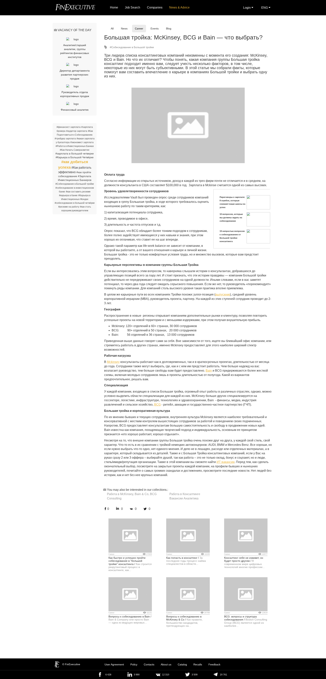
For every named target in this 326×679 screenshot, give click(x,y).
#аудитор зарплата (76, 131)
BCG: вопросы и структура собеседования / (240, 618)
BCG (157, 404)
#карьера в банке (68, 195)
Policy (133, 664)
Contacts (149, 664)
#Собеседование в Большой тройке (74, 184)
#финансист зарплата (69, 127)
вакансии (228, 462)
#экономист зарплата (82, 142)
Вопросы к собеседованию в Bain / (129, 616)
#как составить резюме (78, 191)
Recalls (197, 664)
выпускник (222, 294)
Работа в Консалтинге (184, 494)
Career (139, 28)
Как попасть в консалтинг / (182, 557)
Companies (154, 7)
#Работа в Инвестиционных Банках (75, 146)
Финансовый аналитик (74, 109)
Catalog (182, 664)
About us (166, 664)
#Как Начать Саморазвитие (74, 150)
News (124, 28)
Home (114, 7)
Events (155, 28)
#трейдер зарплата (65, 138)
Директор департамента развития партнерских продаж (75, 74)
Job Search (132, 7)
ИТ (219, 462)
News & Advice (179, 7)
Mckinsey (113, 361)
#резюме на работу (68, 206)
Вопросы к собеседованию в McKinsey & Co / (183, 618)
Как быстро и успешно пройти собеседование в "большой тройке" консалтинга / (126, 561)
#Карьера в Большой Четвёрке (75, 157)
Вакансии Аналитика (183, 498)
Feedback (214, 664)
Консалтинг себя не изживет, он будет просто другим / (243, 559)
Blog (168, 28)
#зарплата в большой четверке (74, 153)
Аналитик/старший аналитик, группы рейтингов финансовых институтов (74, 51)
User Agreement (114, 664)
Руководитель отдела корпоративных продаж (74, 94)
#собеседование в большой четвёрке (75, 203)
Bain (209, 370)
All (112, 28)
